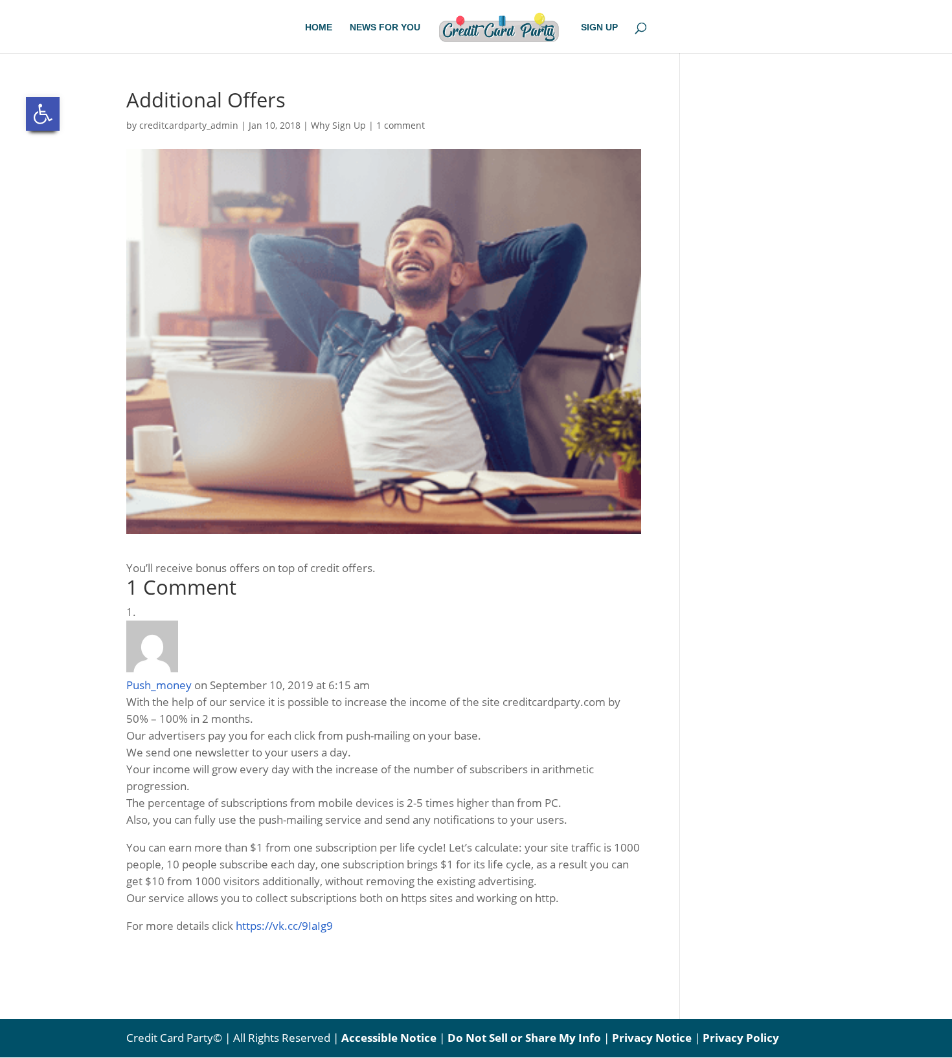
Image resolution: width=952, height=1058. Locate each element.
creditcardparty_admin (188, 125)
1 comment (400, 125)
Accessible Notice (388, 1037)
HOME (318, 27)
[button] (43, 114)
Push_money (159, 685)
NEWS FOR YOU (385, 27)
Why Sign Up (338, 125)
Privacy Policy (741, 1037)
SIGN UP (599, 27)
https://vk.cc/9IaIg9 (284, 925)
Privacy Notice (652, 1037)
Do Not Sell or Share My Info (524, 1037)
